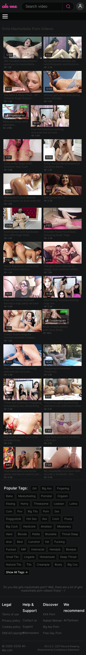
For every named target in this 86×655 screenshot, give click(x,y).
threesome (41, 503)
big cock (12, 526)
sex (56, 511)
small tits (12, 556)
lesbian (59, 503)
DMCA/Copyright (13, 633)
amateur (46, 526)
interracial (37, 549)
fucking (59, 541)
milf (23, 549)
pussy (68, 518)
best (20, 541)
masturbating (27, 496)
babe (9, 496)
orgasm (62, 496)
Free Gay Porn (52, 633)
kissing (10, 503)
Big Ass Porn (51, 626)
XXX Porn (49, 614)
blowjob (71, 549)
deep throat (68, 556)
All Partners (71, 620)
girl (34, 488)
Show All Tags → (17, 572)
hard (9, 534)
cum (9, 511)
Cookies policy (11, 626)
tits (29, 564)
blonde (22, 534)
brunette (50, 534)
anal (9, 541)
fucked (11, 549)
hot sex (31, 518)
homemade (47, 556)
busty (58, 564)
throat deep (70, 534)
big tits (33, 511)
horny (24, 503)
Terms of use (10, 614)
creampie (43, 564)
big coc (73, 564)
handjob (55, 549)
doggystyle (13, 518)
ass (44, 518)
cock (55, 518)
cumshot (34, 541)
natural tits (13, 564)
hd (47, 541)
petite (36, 534)
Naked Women (52, 620)
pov (19, 511)
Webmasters (31, 632)
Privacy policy (11, 620)
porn (46, 511)
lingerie (29, 556)
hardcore (29, 526)
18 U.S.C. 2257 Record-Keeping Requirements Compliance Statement (58, 648)
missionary (64, 526)
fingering (63, 488)
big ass (47, 488)
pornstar (46, 496)
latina (73, 503)
